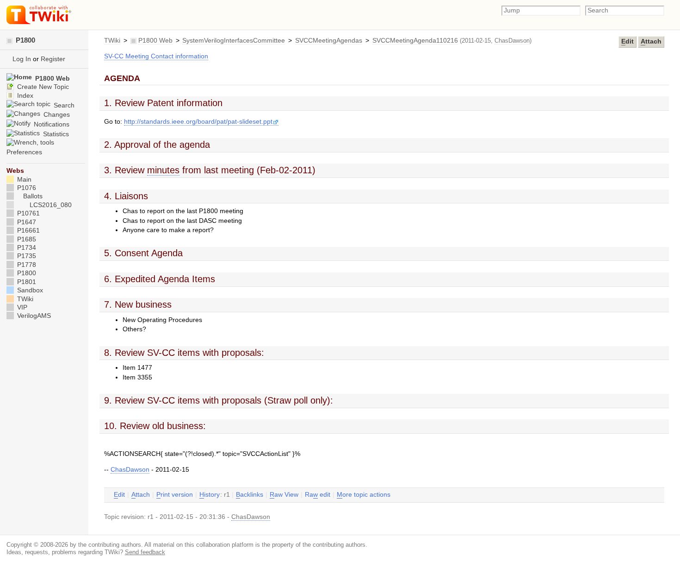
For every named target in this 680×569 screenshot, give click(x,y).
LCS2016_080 (51, 205)
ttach (651, 41)
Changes (56, 114)
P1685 (25, 239)
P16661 (27, 230)
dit (627, 41)
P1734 (25, 247)
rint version (174, 494)
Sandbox (29, 290)
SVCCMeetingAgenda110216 (415, 40)
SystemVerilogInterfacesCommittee (233, 40)
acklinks (249, 494)
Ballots (33, 196)
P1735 (25, 256)
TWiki (112, 40)
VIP (21, 307)
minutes (163, 170)
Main (23, 179)
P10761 (27, 213)
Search (63, 105)
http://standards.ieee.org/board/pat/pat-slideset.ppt (198, 121)
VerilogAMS (33, 315)
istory (209, 494)
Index (24, 95)
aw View (284, 494)
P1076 (25, 187)
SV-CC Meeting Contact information (156, 56)
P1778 (25, 264)
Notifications (50, 124)
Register (53, 59)
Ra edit (317, 494)
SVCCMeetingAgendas (328, 40)
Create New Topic (42, 86)
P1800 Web (155, 40)
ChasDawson (512, 40)
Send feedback (145, 552)
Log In (21, 59)
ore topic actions (363, 494)
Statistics (55, 134)
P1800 (24, 40)
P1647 (25, 222)
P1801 (25, 281)
